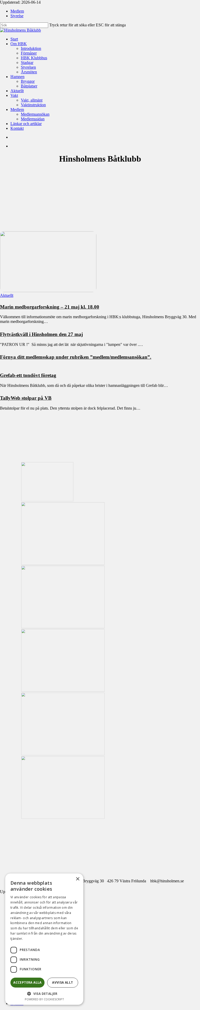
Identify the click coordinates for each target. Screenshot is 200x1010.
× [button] (77, 879)
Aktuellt (6, 295)
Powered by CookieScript (44, 999)
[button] (44, 993)
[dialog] (44, 939)
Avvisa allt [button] (62, 982)
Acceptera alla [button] (27, 982)
